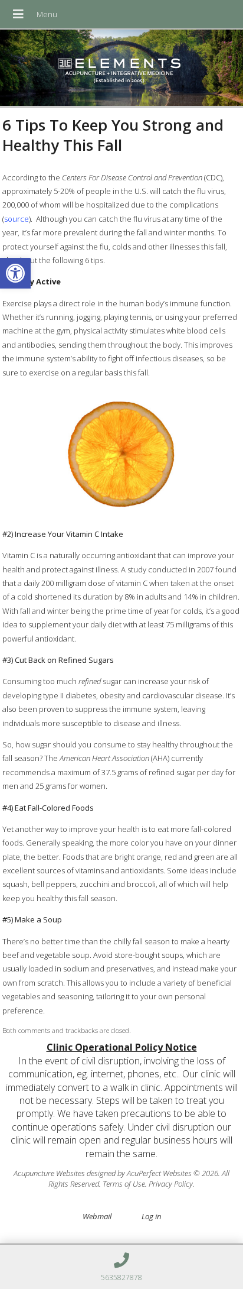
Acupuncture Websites (49, 1173)
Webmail (97, 1216)
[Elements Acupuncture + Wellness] (121, 69)
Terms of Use (124, 1183)
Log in (151, 1216)
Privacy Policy (171, 1183)
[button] (15, 273)
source (16, 218)
